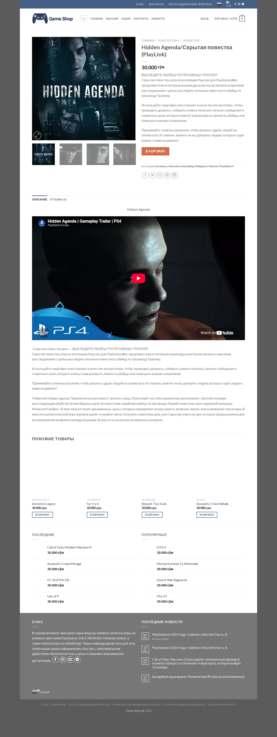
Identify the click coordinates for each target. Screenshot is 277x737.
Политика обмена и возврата (184, 704)
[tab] (39, 199)
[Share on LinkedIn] (174, 175)
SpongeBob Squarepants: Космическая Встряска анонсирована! (198, 676)
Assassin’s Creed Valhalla (212, 504)
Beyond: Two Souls (154, 504)
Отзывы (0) (58, 199)
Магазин (112, 18)
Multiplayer (201, 166)
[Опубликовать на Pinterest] (167, 175)
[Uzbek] (228, 4)
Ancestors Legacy (43, 504)
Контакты (156, 4)
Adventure (191, 40)
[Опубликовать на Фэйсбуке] (145, 175)
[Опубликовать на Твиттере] (152, 175)
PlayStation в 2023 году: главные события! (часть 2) (189, 634)
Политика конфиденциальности (137, 704)
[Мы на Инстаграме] (239, 4)
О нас (140, 4)
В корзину (155, 151)
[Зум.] (37, 135)
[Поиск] (84, 18)
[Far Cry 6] (112, 471)
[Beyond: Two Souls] (167, 471)
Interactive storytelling (181, 166)
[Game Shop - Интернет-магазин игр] (53, 18)
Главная (96, 18)
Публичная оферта (222, 704)
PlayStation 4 (168, 40)
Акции (126, 18)
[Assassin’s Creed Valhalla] (221, 471)
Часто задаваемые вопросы (190, 4)
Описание (39, 199)
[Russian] (219, 4)
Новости (158, 18)
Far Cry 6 (93, 504)
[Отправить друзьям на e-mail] (160, 175)
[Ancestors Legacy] (57, 471)
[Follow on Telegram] (243, 4)
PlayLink (213, 166)
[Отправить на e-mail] (70, 659)
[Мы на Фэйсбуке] (235, 4)
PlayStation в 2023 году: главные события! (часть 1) (189, 647)
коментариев (160, 638)
